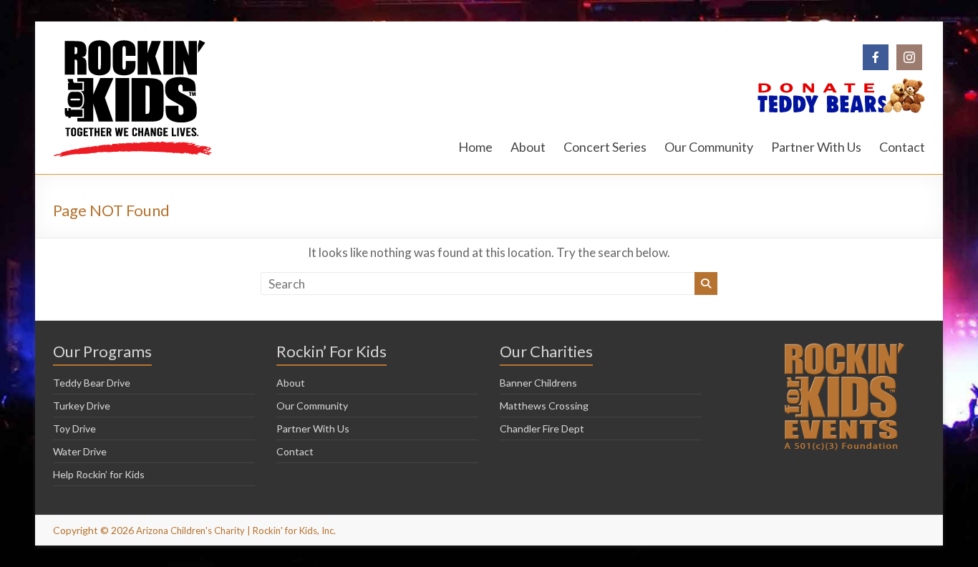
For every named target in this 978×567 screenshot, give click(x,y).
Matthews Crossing (544, 405)
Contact (902, 147)
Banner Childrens (538, 383)
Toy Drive (74, 428)
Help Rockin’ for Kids (99, 474)
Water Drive (80, 451)
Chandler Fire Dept (542, 428)
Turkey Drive (81, 405)
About (528, 147)
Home (475, 147)
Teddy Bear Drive (91, 383)
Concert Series (605, 147)
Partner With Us (816, 147)
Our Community (708, 147)
